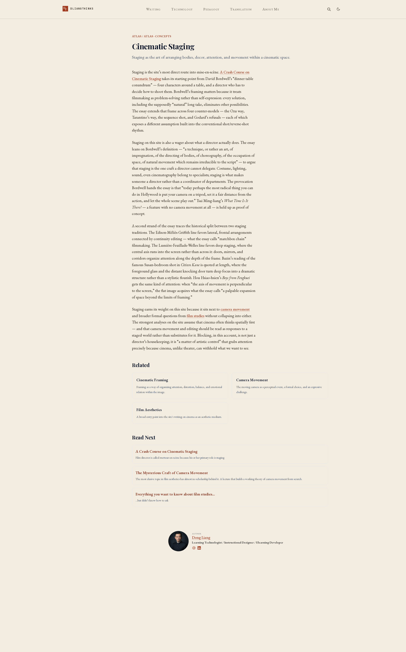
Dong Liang (201, 537)
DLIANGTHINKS (78, 8)
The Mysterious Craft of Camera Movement (172, 472)
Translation (241, 9)
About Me (270, 9)
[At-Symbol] (195, 548)
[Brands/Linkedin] (200, 548)
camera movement (235, 309)
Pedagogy (211, 9)
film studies (195, 315)
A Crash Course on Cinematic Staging (167, 451)
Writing (153, 9)
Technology (181, 9)
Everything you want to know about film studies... (175, 494)
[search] (329, 9)
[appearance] (338, 9)
